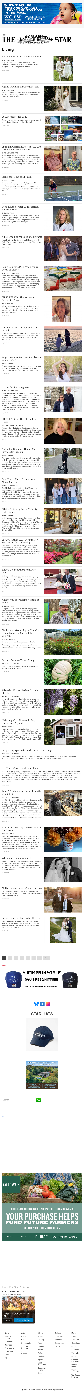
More (4, 965)
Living (40, 1333)
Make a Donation (75, 1366)
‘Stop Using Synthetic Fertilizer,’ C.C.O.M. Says (27, 750)
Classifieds (75, 1343)
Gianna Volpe (9, 213)
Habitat (41, 1346)
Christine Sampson (11, 273)
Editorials (58, 1340)
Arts (23, 1333)
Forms (73, 1346)
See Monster (26, 1343)
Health (40, 1350)
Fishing (41, 1340)
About (73, 1336)
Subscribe (75, 1353)
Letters (57, 1346)
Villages (8, 1358)
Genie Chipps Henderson (13, 425)
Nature (40, 1353)
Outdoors (41, 1356)
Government (9, 1348)
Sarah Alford (9, 639)
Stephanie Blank (10, 180)
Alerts (73, 1356)
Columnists (59, 1336)
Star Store (75, 1350)
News (7, 1333)
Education (8, 1355)
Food (40, 1343)
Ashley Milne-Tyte (11, 153)
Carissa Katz (9, 60)
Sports (40, 1360)
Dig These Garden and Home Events (21, 768)
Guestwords (59, 1343)
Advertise (75, 1340)
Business (8, 1345)
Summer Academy (75, 1371)
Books (23, 1336)
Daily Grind (9, 1351)
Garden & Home (42, 1369)
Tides (40, 1373)
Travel (40, 1336)
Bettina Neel (9, 363)
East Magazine (42, 1364)
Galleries (24, 1340)
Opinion (58, 1333)
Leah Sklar (8, 303)
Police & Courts (8, 1337)
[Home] (37, 39)
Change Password (75, 1360)
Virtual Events (24, 1352)
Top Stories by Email (75, 1376)
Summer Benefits (24, 1347)
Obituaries (9, 1342)
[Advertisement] (42, 1264)
